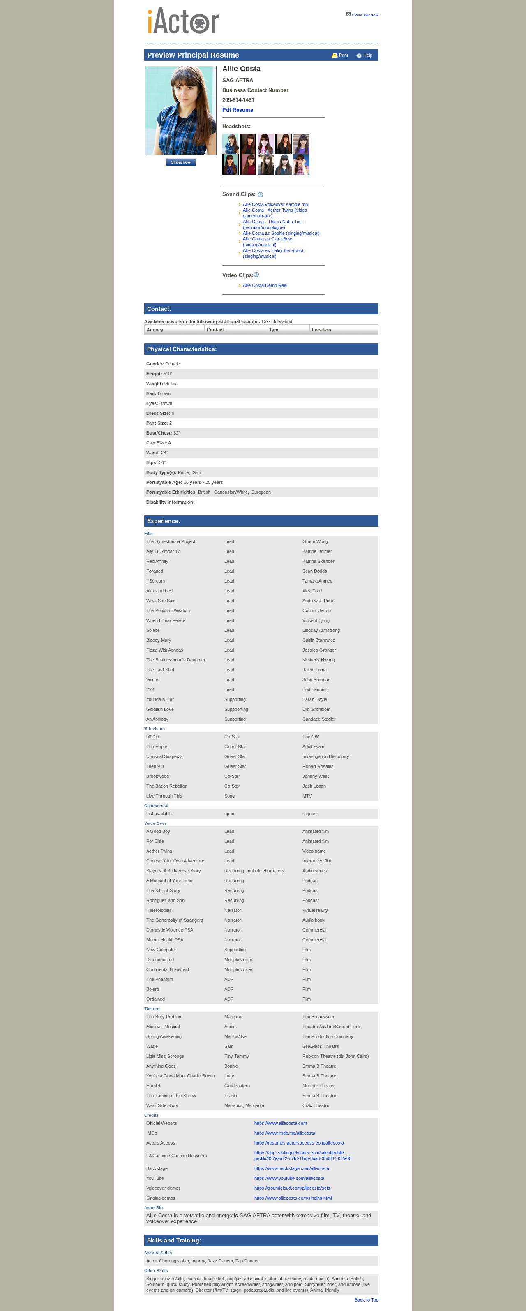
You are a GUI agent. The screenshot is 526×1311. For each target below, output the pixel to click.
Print (343, 55)
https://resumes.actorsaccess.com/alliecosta (299, 1142)
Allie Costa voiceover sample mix (276, 204)
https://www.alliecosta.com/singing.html (293, 1197)
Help (367, 55)
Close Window (364, 15)
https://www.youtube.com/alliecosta (289, 1178)
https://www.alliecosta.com (280, 1123)
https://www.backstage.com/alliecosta (291, 1168)
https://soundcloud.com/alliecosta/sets (292, 1188)
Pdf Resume (237, 110)
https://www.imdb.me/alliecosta (284, 1133)
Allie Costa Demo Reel (265, 285)
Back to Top (366, 1299)
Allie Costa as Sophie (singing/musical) (281, 233)
